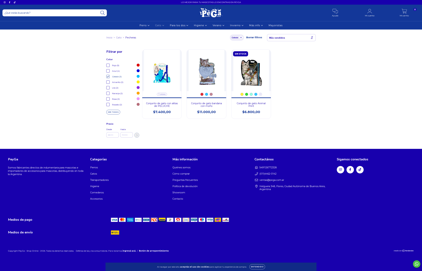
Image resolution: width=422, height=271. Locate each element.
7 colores (162, 94)
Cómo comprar (181, 173)
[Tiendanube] (403, 251)
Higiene (199, 25)
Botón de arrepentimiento (154, 251)
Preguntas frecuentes (185, 180)
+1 (260, 94)
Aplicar (136, 135)
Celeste (235, 38)
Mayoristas (276, 25)
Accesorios (96, 198)
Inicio (109, 37)
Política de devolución (185, 186)
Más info (255, 25)
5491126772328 (268, 167)
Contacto (177, 198)
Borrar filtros (254, 37)
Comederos (97, 192)
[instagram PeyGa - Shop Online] (4, 2)
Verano (217, 25)
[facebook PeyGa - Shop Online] (9, 2)
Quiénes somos (181, 167)
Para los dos (178, 25)
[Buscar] (102, 13)
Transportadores (99, 180)
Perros (94, 167)
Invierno (235, 25)
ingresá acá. (129, 251)
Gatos (93, 173)
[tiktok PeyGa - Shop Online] (15, 2)
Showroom (178, 192)
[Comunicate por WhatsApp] (416, 264)
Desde (109, 129)
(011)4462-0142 (267, 173)
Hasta (123, 129)
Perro (143, 25)
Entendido (257, 267)
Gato (158, 25)
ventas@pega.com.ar (271, 180)
